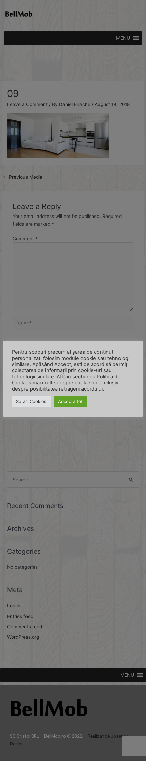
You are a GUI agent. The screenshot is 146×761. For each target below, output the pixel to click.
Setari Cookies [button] (31, 401)
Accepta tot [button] (70, 401)
